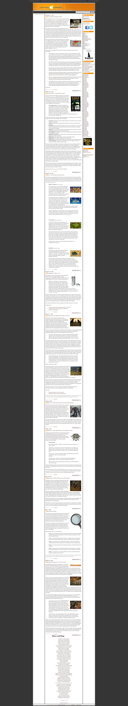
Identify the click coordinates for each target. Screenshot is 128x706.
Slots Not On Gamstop (63, 649)
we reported (52, 177)
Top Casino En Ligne (64, 695)
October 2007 (85, 115)
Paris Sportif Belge (63, 676)
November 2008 (86, 104)
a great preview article (58, 350)
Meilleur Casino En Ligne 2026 (63, 685)
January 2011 (85, 83)
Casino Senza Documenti (64, 687)
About (84, 34)
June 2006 (85, 128)
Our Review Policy (51, 511)
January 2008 (85, 112)
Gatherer (58, 420)
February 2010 (85, 92)
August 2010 (85, 87)
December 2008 (86, 103)
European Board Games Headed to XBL (57, 307)
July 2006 (84, 127)
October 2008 (85, 105)
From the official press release (54, 600)
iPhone (84, 42)
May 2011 (84, 80)
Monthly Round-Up (86, 43)
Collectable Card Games (87, 39)
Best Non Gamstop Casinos (63, 662)
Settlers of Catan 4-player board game (70, 469)
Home (84, 32)
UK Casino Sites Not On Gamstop (64, 645)
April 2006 (85, 129)
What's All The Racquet (87, 152)
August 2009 (85, 97)
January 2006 (85, 132)
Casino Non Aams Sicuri (64, 669)
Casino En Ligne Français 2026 (63, 691)
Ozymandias (61, 181)
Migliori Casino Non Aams (63, 678)
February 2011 (85, 82)
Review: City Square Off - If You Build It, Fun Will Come (88, 66)
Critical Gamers (85, 149)
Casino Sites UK (64, 661)
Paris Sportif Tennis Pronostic (64, 680)
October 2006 (85, 124)
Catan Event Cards (49, 169)
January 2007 (85, 122)
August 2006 (85, 126)
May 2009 (85, 99)
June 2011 (85, 79)
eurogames (54, 276)
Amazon (53, 20)
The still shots (51, 370)
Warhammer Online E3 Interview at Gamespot (58, 478)
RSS (84, 47)
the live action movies (55, 372)
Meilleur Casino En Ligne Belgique (63, 674)
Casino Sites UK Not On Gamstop (64, 665)
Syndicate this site (86, 22)
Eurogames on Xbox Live (53, 273)
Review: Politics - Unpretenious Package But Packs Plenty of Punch (89, 64)
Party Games (85, 45)
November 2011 (86, 75)
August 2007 (85, 116)
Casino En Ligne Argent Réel (64, 684)
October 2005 (85, 134)
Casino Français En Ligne (64, 688)
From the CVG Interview (75, 338)
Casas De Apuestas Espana (63, 657)
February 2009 (85, 102)
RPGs (84, 46)
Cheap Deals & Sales (86, 38)
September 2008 (86, 106)
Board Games (85, 36)
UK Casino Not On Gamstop (64, 654)
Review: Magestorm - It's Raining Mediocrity (88, 68)
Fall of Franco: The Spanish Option (56, 67)
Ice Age (61, 411)
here (70, 619)
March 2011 (85, 81)
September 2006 (86, 125)
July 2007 (84, 117)
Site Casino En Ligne (64, 692)
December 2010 (86, 84)
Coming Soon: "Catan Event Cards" (56, 93)
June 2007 (85, 118)
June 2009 (85, 98)
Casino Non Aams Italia (63, 670)
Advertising (85, 35)
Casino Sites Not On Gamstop (64, 646)
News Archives (85, 33)
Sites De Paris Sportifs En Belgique (63, 673)
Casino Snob (85, 150)
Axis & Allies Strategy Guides (54, 16)
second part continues (51, 340)
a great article (70, 82)
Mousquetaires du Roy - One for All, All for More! (89, 71)
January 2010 (85, 93)
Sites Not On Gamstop (64, 648)
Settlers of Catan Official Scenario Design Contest (59, 430)
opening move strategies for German (56, 56)
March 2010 (85, 91)
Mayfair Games (49, 432)
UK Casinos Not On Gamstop (64, 656)
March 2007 (85, 120)
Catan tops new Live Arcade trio (55, 308)
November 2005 (86, 133)
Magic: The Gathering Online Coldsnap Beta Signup (60, 402)
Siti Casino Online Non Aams (64, 658)
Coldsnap (48, 407)
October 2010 (85, 85)
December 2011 (86, 74)
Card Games (85, 37)
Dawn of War (48, 591)
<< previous (61, 702)
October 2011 (85, 76)
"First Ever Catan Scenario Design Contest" (54, 472)
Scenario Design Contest (64, 432)
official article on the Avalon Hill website (68, 61)
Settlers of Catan (60, 276)
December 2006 (86, 123)
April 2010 (85, 90)
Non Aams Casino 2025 (63, 640)
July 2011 (84, 78)
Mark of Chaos (49, 577)
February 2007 (85, 121)
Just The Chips (85, 151)
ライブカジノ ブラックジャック (63, 682)
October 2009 (85, 95)
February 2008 (85, 111)
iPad (84, 41)
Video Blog (58, 502)
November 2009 (86, 94)
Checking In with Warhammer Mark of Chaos (58, 315)
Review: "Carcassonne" (53, 309)
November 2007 (86, 114)
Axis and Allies (49, 20)
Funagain (57, 20)
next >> (66, 702)
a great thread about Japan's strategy (58, 77)
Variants (84, 48)
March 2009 (85, 101)
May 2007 (85, 119)
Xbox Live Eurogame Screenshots (55, 175)
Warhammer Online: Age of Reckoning (65, 594)
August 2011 (85, 77)
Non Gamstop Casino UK (64, 668)
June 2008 (85, 108)
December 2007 (86, 113)
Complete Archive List (86, 136)
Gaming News (85, 40)
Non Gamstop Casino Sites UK (63, 650)
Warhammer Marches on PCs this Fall (56, 392)
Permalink (55, 89)
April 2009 (85, 100)
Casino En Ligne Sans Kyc (63, 696)
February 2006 (85, 131)
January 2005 (85, 135)
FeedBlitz (89, 19)
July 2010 (84, 88)
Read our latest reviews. (87, 62)
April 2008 (85, 110)
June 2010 (85, 89)
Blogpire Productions (61, 704)
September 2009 (86, 96)
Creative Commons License (87, 155)
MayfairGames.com (68, 214)
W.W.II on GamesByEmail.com (58, 22)
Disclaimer (73, 704)
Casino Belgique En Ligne (64, 677)
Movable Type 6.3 (86, 156)
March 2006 (85, 130)
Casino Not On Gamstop (64, 666)
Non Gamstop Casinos (64, 644)
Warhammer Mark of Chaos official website (57, 393)
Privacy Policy (79, 704)
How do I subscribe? (86, 23)
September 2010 (86, 86)
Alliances (47, 412)
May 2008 (85, 109)
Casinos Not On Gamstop (64, 641)
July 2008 (84, 107)
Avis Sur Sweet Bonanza (64, 681)
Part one (74, 330)
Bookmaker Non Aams (63, 689)
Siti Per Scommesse (63, 660)
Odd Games (85, 44)
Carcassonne (48, 277)
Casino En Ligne (64, 693)
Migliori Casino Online (63, 638)
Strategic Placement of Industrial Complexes (58, 72)
